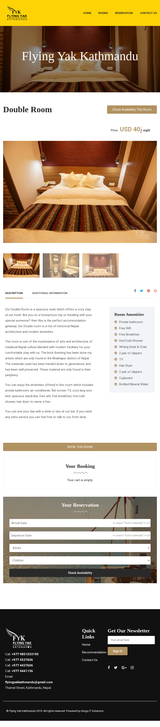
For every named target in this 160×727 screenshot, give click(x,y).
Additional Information (50, 293)
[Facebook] (135, 291)
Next (153, 189)
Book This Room (80, 447)
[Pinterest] (148, 291)
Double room (27, 109)
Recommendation (94, 652)
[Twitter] (141, 291)
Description (14, 293)
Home (86, 644)
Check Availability (80, 573)
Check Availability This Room (132, 109)
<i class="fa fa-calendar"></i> (131, 523)
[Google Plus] (155, 291)
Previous (7, 189)
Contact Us (90, 660)
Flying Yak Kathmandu (22, 710)
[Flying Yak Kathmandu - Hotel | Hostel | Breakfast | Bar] (17, 14)
